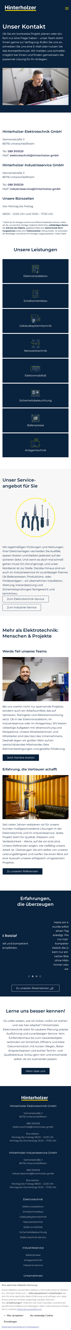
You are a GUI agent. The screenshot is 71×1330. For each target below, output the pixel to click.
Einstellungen (10, 1321)
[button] (67, 8)
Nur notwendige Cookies (41, 1315)
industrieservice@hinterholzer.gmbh (35, 189)
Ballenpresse (33, 1254)
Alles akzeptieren (15, 1315)
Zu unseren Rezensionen (33, 988)
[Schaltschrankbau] (35, 296)
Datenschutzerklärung (29, 1309)
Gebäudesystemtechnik (33, 1216)
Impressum (33, 1326)
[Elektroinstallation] (35, 271)
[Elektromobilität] (35, 371)
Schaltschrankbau (33, 1211)
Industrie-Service (33, 1265)
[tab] (29, 976)
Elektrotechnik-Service (33, 1237)
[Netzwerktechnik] (35, 346)
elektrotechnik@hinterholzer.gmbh (34, 155)
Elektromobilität (33, 1227)
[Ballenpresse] (35, 420)
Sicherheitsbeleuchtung (33, 1232)
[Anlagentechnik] (35, 445)
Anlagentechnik (33, 1260)
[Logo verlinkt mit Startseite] (21, 8)
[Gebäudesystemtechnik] (35, 321)
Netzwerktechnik (33, 1221)
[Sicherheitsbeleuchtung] (35, 396)
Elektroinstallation (33, 1206)
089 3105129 (15, 151)
